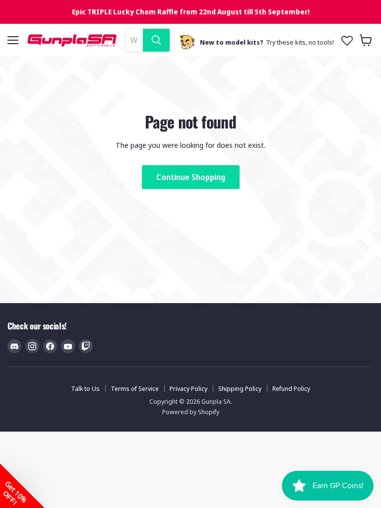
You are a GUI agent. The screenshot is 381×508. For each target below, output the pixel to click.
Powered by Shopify (190, 411)
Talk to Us (85, 388)
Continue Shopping (190, 177)
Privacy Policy (188, 388)
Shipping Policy (239, 388)
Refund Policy (291, 388)
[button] (22, 485)
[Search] (156, 40)
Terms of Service (135, 388)
